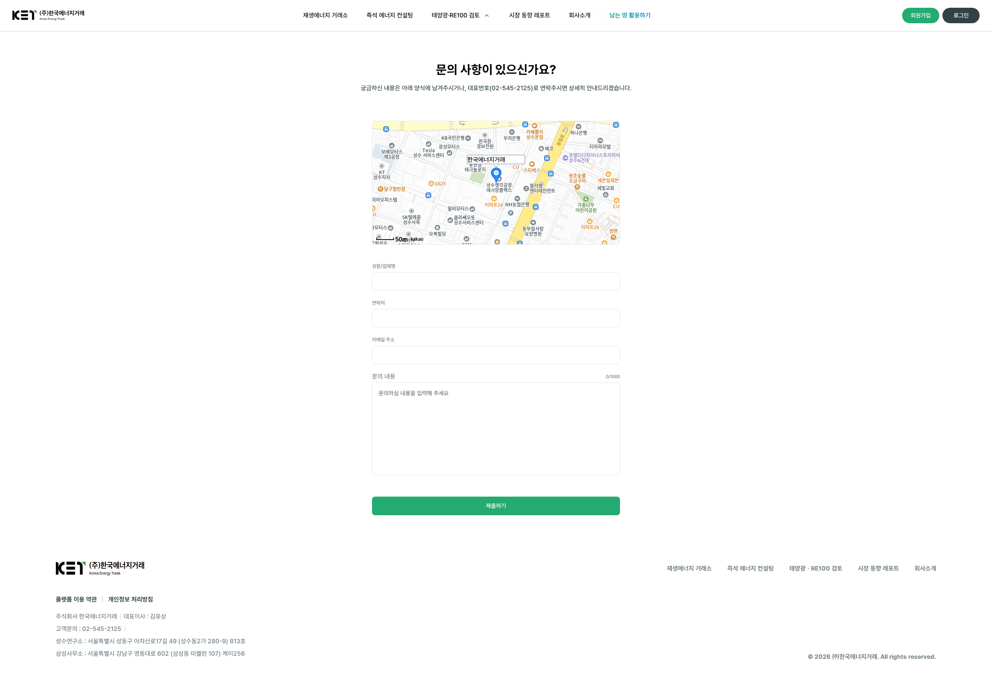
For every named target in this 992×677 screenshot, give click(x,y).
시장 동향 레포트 (529, 15)
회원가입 (921, 15)
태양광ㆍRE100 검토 (815, 568)
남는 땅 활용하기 (630, 15)
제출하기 (496, 505)
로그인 (961, 15)
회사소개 (580, 15)
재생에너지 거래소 (325, 15)
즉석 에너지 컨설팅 (390, 15)
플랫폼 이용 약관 (76, 599)
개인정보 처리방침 (130, 599)
